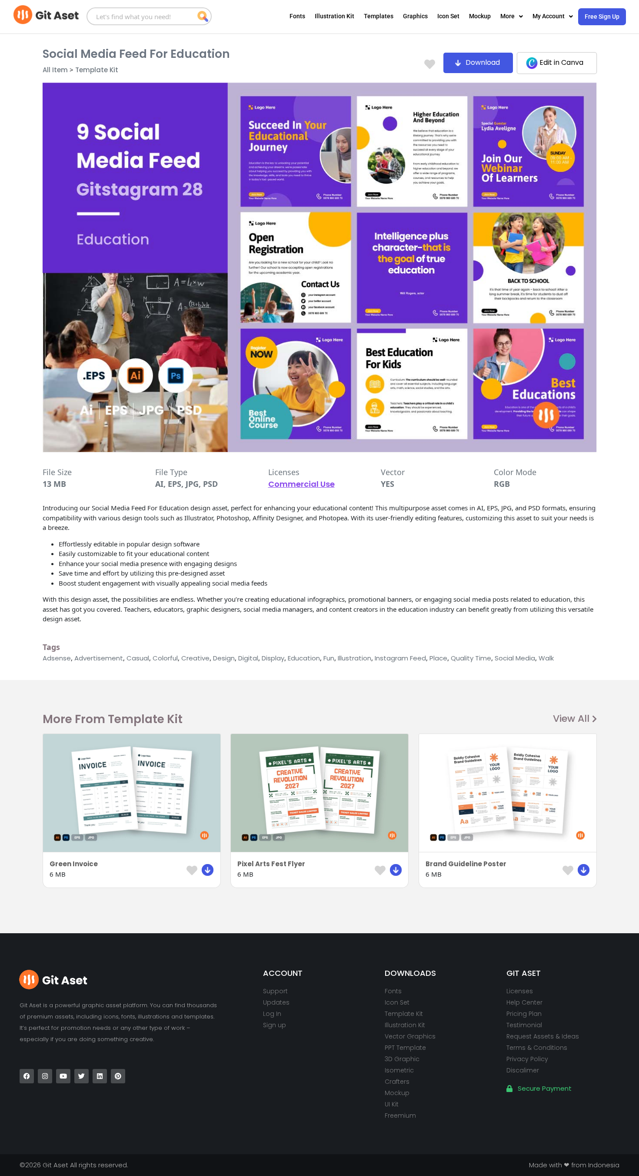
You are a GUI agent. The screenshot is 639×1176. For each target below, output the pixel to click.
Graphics (415, 16)
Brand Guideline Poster (466, 863)
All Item (55, 69)
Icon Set (448, 16)
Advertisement (98, 658)
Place (438, 658)
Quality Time (471, 658)
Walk (546, 658)
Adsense (57, 658)
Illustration (354, 658)
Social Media (515, 658)
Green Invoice (74, 863)
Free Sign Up (602, 16)
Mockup (480, 16)
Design (224, 658)
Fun (328, 658)
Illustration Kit (334, 16)
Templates (378, 16)
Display (273, 658)
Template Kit (96, 69)
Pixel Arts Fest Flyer (271, 863)
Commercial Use (301, 484)
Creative (195, 658)
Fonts (297, 16)
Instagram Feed (400, 658)
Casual (137, 658)
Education (304, 658)
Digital (248, 658)
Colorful (165, 658)
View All (571, 718)
